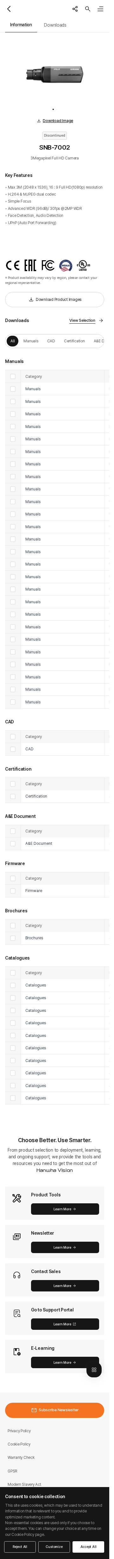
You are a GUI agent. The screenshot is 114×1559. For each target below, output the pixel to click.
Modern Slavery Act (24, 1484)
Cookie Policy (19, 1444)
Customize (54, 1547)
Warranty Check (21, 1457)
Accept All (88, 1547)
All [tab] (12, 341)
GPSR (12, 1471)
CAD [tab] (51, 341)
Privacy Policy (19, 1430)
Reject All (20, 1547)
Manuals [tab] (30, 341)
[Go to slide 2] (56, 109)
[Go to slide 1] (53, 109)
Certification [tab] (74, 341)
